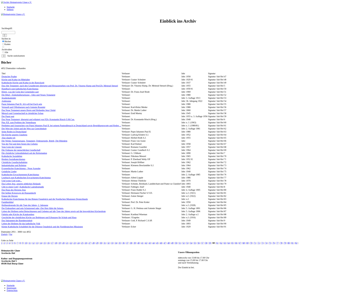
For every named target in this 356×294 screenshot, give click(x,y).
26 (86, 243)
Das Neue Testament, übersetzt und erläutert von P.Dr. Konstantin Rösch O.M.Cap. (38, 119)
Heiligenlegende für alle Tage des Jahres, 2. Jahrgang (25, 205)
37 (127, 243)
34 (116, 243)
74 (266, 243)
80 (289, 243)
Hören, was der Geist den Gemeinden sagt (20, 92)
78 (281, 243)
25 (82, 243)
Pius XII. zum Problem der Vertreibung (19, 122)
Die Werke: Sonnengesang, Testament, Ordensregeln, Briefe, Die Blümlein (34, 141)
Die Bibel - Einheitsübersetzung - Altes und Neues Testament (28, 95)
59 (210, 243)
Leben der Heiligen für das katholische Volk (21, 223)
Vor (10, 234)
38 (131, 243)
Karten (7, 44)
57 (202, 243)
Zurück (4, 234)
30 (101, 243)
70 (251, 243)
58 (206, 243)
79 (285, 243)
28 (93, 243)
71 (255, 243)
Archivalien (7, 49)
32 (108, 243)
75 (270, 243)
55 (195, 243)
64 (229, 243)
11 (30, 243)
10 (26, 243)
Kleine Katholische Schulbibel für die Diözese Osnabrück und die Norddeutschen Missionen (42, 226)
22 (71, 243)
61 (217, 243)
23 (75, 243)
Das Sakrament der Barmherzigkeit (17, 220)
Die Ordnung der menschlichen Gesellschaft (21, 150)
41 (142, 243)
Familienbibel (7, 202)
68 (244, 243)
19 (60, 243)
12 (33, 243)
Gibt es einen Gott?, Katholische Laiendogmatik (23, 187)
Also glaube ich (8, 138)
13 (37, 243)
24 (78, 243)
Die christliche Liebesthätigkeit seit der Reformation (24, 153)
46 (161, 243)
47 (165, 243)
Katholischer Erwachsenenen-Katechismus (20, 174)
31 (105, 243)
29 (97, 243)
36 (123, 243)
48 (168, 243)
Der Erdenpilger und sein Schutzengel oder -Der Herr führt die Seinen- (33, 208)
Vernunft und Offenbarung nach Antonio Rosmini (23, 107)
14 (41, 243)
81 (292, 243)
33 (112, 243)
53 (187, 243)
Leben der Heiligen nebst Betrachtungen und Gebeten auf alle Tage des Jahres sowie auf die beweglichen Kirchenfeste (54, 211)
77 (277, 243)
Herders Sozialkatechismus (13, 159)
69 (247, 243)
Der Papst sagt (8, 116)
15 (45, 243)
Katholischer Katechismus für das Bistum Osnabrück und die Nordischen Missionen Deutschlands (45, 199)
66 (236, 243)
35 (120, 243)
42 (146, 243)
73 (262, 243)
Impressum (11, 288)
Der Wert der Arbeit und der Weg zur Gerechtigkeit (24, 128)
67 (240, 243)
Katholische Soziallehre (12, 156)
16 (48, 243)
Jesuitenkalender (9, 98)
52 (183, 243)
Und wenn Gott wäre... (12, 181)
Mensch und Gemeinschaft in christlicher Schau (22, 113)
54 (191, 243)
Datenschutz (12, 290)
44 (153, 243)
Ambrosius (6, 101)
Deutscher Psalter (9, 76)
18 (56, 243)
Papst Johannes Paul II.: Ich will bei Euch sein (22, 104)
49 (172, 243)
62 (221, 243)
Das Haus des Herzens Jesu (14, 190)
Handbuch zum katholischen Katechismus (20, 89)
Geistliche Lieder (9, 171)
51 (180, 243)
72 (259, 243)
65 (232, 243)
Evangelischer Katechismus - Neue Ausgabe (21, 168)
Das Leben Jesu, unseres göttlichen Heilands (21, 184)
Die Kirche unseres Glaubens (14, 135)
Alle (6, 52)
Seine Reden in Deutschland (14, 131)
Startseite (11, 7)
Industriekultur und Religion (14, 165)
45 (157, 243)
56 (198, 243)
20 (63, 243)
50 (176, 243)
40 (138, 243)
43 (150, 243)
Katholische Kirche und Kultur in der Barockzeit (23, 82)
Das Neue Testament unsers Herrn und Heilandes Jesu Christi (28, 110)
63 (225, 243)
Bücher (7, 41)
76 (274, 243)
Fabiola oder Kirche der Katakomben (18, 214)
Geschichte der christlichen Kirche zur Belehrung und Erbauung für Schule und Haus (39, 217)
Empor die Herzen (10, 196)
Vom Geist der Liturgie (12, 147)
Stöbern (10, 9)
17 (52, 243)
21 (67, 243)
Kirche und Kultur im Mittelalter (16, 79)
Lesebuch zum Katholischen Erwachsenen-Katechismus (26, 177)
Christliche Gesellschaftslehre (14, 162)
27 (90, 243)
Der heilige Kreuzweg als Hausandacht (19, 193)
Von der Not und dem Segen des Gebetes (20, 144)
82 (296, 243)
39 (135, 243)
